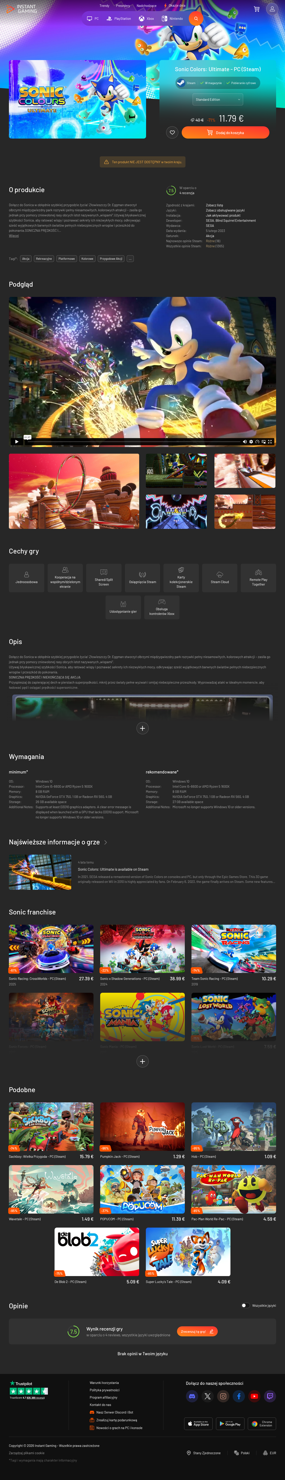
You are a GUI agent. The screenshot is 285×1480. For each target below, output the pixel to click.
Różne (211, 241)
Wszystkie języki (264, 1305)
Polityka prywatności (105, 1390)
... (130, 258)
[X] (208, 1396)
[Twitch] (270, 1396)
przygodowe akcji (111, 258)
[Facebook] (239, 1396)
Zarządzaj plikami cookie (27, 1453)
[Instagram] (223, 1396)
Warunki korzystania (104, 1383)
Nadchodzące (147, 6)
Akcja (210, 236)
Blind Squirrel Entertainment (236, 220)
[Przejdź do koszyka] (256, 8)
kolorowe (87, 258)
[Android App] (230, 1424)
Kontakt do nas (100, 1405)
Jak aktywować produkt (223, 215)
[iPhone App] (198, 1424)
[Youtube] (254, 1396)
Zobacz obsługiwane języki (225, 210)
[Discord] (192, 1396)
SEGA (210, 220)
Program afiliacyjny (103, 1397)
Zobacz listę (214, 205)
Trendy (104, 6)
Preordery (123, 6)
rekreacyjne (44, 258)
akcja (25, 258)
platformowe (67, 258)
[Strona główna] (22, 9)
